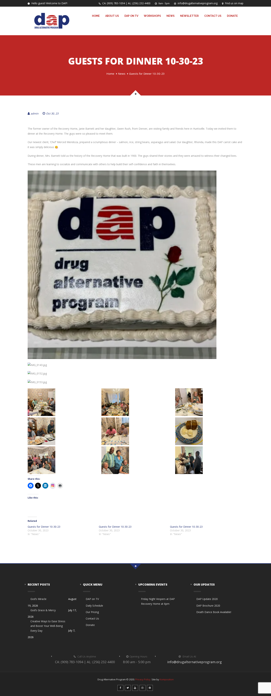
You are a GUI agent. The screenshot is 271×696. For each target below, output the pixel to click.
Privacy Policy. (143, 679)
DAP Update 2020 (207, 599)
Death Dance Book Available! (213, 612)
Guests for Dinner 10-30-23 (44, 526)
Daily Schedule (94, 605)
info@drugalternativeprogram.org (197, 3)
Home (96, 15)
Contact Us (212, 15)
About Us (112, 15)
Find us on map (233, 3)
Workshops (152, 15)
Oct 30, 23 (52, 113)
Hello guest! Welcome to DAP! (49, 3)
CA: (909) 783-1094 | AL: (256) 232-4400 (126, 3)
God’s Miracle (38, 599)
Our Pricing (92, 612)
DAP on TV (131, 15)
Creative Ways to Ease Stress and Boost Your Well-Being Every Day (47, 625)
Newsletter (189, 15)
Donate (232, 15)
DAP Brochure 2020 (208, 605)
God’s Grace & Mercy (43, 610)
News (170, 15)
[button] (62, 402)
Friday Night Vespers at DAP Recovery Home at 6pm (158, 601)
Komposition (167, 679)
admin (35, 113)
